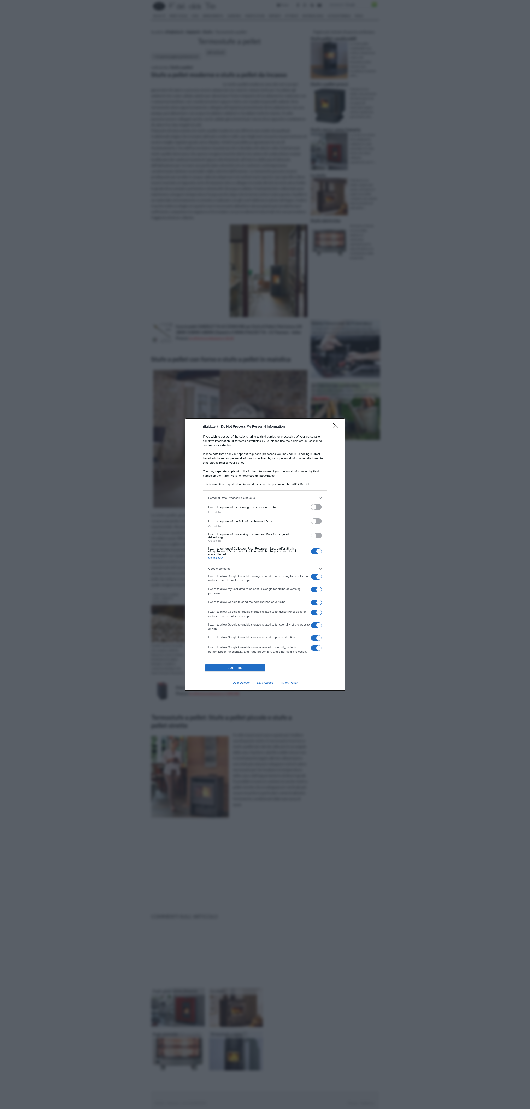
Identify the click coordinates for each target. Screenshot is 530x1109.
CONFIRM (235, 667)
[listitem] (265, 498)
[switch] (316, 507)
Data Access (265, 682)
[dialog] (265, 555)
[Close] (337, 427)
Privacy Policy (288, 682)
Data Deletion (242, 682)
